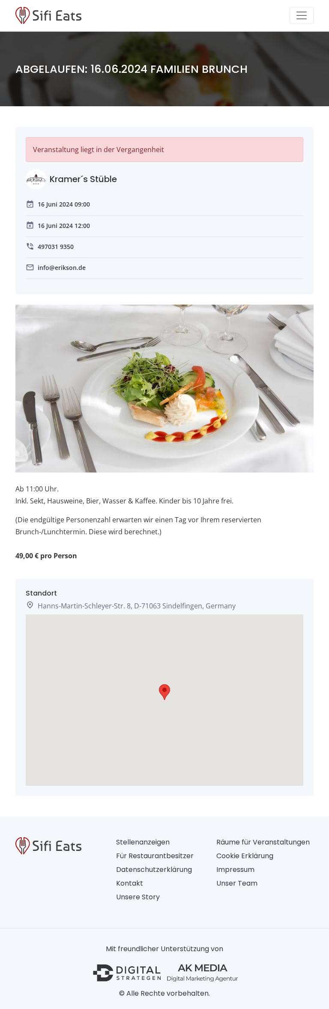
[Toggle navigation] (302, 15)
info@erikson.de (62, 267)
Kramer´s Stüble (83, 179)
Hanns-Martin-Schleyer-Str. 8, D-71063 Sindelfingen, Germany (137, 606)
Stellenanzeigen (143, 842)
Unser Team (236, 883)
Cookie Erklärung (244, 856)
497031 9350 (56, 247)
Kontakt (129, 883)
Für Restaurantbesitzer (155, 856)
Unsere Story (138, 897)
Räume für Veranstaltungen (263, 842)
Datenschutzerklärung (154, 869)
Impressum (235, 869)
